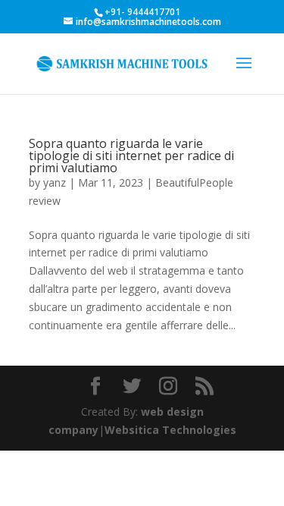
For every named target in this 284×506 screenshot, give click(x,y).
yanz (54, 182)
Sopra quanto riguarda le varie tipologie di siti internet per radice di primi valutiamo (131, 155)
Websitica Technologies (170, 430)
